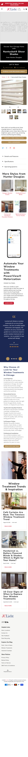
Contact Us (4, 633)
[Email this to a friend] (14, 148)
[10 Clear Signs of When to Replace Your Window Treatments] (13, 580)
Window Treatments (6, 648)
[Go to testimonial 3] (14, 358)
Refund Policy (5, 660)
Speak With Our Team (12, 446)
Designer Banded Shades (7, 193)
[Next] (18, 107)
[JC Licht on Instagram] (5, 622)
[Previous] (10, 107)
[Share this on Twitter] (2, 148)
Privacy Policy (5, 657)
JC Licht (7, 680)
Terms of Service (6, 662)
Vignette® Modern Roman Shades (20, 214)
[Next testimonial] (20, 359)
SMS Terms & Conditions (8, 665)
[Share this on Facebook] (6, 148)
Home (3, 77)
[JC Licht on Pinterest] (4, 622)
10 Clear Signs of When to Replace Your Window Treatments (13, 595)
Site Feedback (5, 635)
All (8, 77)
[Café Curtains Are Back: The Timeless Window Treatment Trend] (13, 501)
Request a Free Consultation (14, 138)
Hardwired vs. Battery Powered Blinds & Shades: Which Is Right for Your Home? (13, 555)
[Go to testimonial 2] (13, 358)
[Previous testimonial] (8, 359)
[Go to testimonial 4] (16, 358)
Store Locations (5, 630)
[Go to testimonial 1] (11, 358)
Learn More (9, 303)
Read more (8, 526)
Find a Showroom (14, 142)
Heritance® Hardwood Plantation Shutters (7, 215)
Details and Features (10, 156)
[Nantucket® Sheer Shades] (14, 92)
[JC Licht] (14, 9)
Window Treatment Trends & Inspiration (14, 486)
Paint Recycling (5, 638)
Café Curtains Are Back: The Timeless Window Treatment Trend (14, 516)
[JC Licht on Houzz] (7, 622)
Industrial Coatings (6, 650)
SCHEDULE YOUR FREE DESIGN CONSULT (14, 71)
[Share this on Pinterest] (10, 148)
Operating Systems (9, 167)
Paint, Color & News (6, 645)
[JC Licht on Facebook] (2, 622)
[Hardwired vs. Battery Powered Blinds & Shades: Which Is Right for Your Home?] (13, 539)
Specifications (8, 161)
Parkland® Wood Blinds (20, 193)
